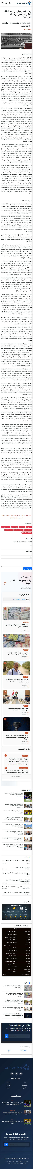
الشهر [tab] (17, 599)
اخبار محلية (24, 1085)
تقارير (24, 1088)
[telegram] (12, 1074)
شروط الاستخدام (18, 1161)
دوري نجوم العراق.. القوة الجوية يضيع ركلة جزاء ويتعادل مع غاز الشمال (13, 793)
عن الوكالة (26, 1161)
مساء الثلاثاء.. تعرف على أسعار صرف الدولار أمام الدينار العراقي (16, 626)
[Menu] (2, 3)
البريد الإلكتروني (28, 551)
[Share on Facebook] (30, 29)
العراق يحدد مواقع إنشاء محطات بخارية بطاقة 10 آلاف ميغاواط (14, 825)
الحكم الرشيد (22, 527)
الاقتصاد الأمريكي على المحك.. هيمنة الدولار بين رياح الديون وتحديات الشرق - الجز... (13, 845)
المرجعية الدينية (27, 530)
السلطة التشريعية (9, 530)
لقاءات (8, 1085)
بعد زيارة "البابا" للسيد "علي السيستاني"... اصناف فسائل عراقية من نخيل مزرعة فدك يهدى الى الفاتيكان (17, 681)
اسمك (30, 545)
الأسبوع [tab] (23, 599)
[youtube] (16, 1074)
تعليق (31, 557)
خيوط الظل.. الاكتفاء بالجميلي (15, 764)
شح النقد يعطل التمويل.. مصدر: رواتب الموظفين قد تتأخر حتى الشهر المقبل (18, 653)
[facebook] (21, 1074)
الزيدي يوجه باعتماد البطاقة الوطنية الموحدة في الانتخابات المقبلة (18, 709)
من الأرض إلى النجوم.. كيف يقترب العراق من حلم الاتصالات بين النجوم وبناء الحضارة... (13, 1014)
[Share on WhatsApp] (26, 29)
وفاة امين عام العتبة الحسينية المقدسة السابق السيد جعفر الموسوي (14, 804)
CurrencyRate (27, 977)
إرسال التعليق (27, 568)
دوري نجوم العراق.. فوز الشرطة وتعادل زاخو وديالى (13, 811)
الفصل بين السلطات (18, 530)
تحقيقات (8, 1082)
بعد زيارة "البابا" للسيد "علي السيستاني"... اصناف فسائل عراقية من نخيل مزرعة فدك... (13, 818)
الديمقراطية (28, 527)
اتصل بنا (10, 1163)
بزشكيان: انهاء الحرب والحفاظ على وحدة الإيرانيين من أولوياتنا (14, 832)
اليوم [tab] (27, 599)
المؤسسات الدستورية (26, 532)
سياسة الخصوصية (10, 1161)
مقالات (4, 23)
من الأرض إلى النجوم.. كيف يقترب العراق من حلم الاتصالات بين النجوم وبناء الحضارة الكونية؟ (17, 737)
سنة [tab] (14, 599)
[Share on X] (28, 29)
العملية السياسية (6, 527)
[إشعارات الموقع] (6, 3)
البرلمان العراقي (14, 527)
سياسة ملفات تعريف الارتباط (19, 1163)
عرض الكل (5, 583)
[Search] (9, 3)
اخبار (25, 1082)
